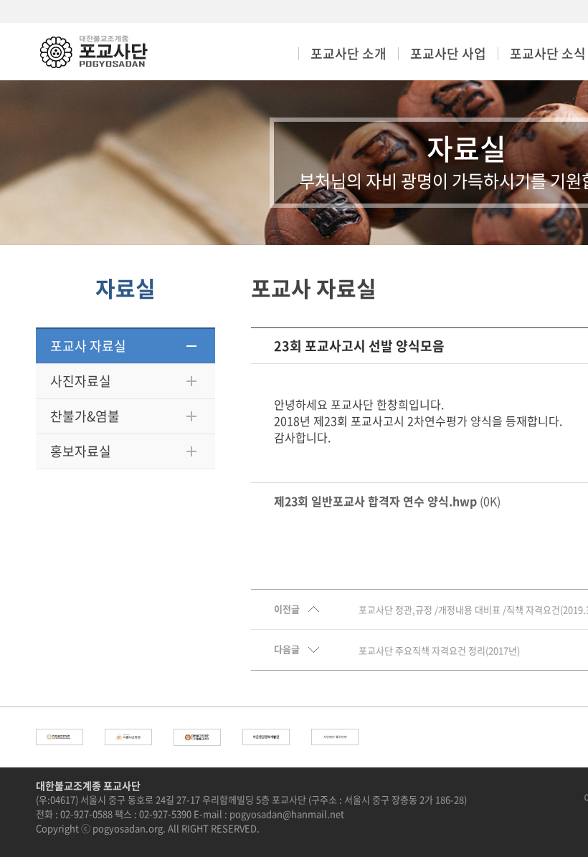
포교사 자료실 (88, 345)
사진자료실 (80, 381)
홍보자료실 (80, 451)
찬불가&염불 (85, 416)
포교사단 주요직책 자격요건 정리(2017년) (439, 650)
